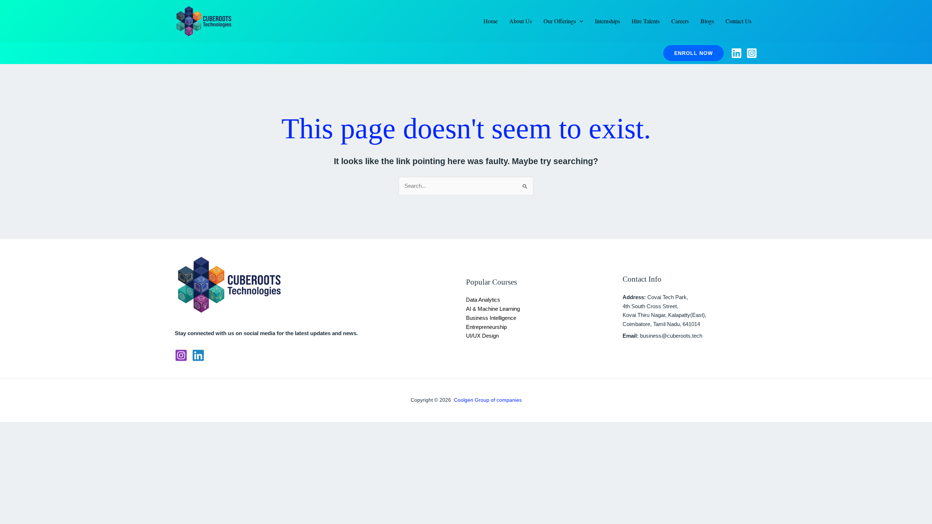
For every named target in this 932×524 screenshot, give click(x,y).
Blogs (707, 21)
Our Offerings (560, 21)
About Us (520, 21)
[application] (579, 21)
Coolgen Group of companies (488, 400)
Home (490, 21)
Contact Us (738, 21)
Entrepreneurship (486, 327)
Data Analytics (483, 300)
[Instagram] (751, 53)
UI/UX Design (482, 336)
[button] (693, 53)
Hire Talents (646, 21)
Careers (680, 21)
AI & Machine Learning (493, 309)
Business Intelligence (491, 318)
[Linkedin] (736, 53)
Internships (607, 21)
